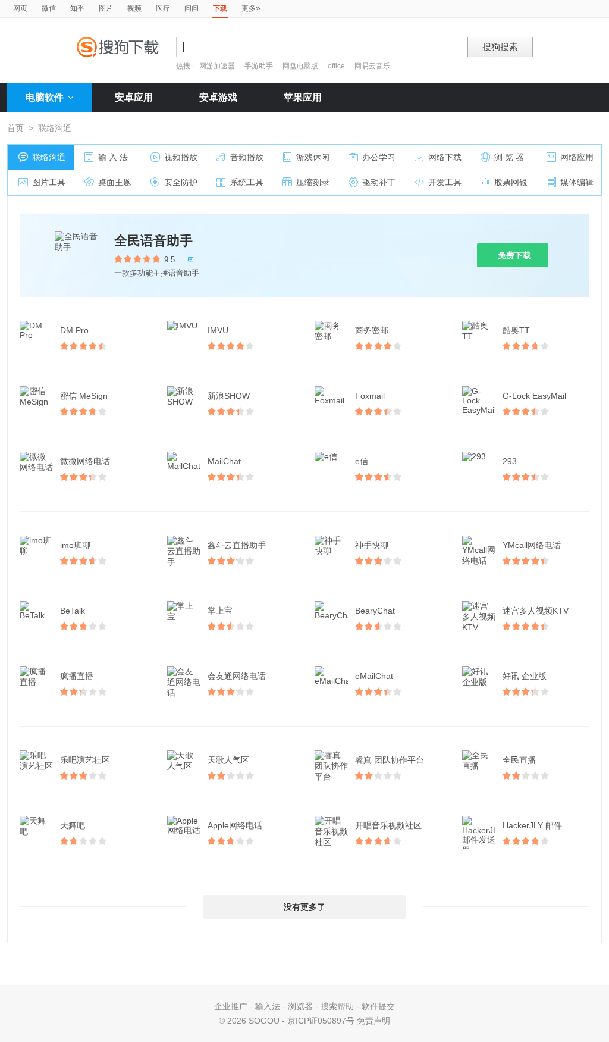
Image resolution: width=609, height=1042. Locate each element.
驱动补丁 (378, 182)
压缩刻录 (312, 182)
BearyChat (375, 610)
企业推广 (230, 1006)
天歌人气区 (228, 760)
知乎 (77, 8)
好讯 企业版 (525, 676)
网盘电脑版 (300, 66)
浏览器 (300, 1006)
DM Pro (74, 330)
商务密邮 (371, 330)
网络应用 (577, 157)
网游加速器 (217, 66)
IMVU (218, 330)
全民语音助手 (153, 240)
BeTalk (72, 610)
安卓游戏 (218, 97)
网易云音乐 (372, 66)
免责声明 (373, 1020)
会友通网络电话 (237, 676)
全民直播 (519, 760)
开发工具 (445, 182)
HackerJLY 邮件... (536, 825)
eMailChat (374, 676)
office (337, 66)
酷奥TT (516, 330)
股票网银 (511, 182)
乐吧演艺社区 (85, 760)
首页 (15, 128)
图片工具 (48, 182)
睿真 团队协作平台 (389, 760)
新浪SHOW (229, 395)
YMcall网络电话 (532, 545)
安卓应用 (134, 97)
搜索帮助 (337, 1006)
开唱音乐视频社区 (388, 825)
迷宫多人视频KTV (536, 610)
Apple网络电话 (235, 825)
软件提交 (378, 1006)
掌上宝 (220, 610)
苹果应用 (303, 97)
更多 (250, 7)
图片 (106, 8)
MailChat (224, 461)
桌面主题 (114, 182)
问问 (191, 8)
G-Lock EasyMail (534, 395)
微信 (49, 8)
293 (510, 461)
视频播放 (180, 157)
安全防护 (180, 182)
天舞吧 (72, 825)
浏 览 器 (509, 157)
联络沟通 (48, 157)
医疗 (163, 8)
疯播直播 (76, 676)
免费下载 (514, 255)
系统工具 (246, 182)
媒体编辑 (577, 182)
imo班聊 (75, 545)
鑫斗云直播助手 (237, 545)
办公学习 (378, 157)
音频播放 (246, 157)
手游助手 (259, 66)
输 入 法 (113, 157)
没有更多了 (304, 907)
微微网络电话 (85, 461)
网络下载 (445, 157)
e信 (361, 461)
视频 (134, 8)
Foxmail (370, 395)
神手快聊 (371, 545)
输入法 (267, 1006)
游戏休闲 (312, 157)
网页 (20, 8)
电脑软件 (45, 97)
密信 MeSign (84, 395)
